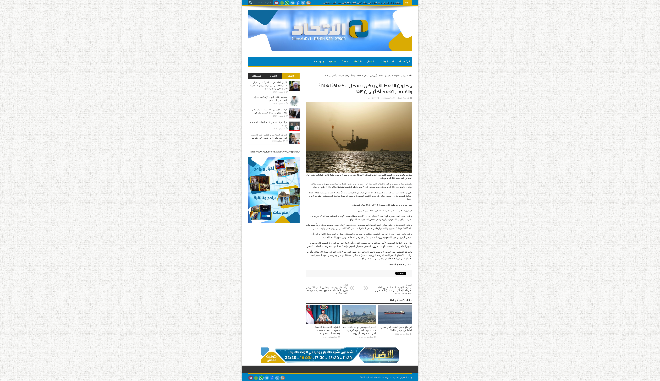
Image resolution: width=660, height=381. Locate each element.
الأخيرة (273, 76)
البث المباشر (387, 61)
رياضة (345, 61)
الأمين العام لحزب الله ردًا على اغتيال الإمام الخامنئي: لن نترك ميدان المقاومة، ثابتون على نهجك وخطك (268, 85)
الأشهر (291, 76)
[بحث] (250, 2)
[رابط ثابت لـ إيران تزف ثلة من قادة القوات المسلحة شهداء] (294, 130)
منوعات (319, 61)
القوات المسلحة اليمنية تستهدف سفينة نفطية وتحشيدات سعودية (327, 330)
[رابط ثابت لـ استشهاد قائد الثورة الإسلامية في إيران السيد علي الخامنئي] (294, 105)
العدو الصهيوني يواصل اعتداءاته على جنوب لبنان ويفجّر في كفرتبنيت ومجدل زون (359, 330)
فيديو (333, 61)
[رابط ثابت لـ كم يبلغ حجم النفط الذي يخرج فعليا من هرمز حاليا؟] (395, 323)
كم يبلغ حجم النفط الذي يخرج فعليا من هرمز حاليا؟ (396, 328)
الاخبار (370, 61)
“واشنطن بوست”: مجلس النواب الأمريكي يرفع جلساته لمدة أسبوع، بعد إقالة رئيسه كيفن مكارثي (327, 289)
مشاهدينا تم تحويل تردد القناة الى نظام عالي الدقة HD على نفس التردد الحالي (362, 2)
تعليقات (256, 76)
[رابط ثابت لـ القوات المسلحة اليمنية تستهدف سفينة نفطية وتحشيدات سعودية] (323, 323)
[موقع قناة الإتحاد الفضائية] (330, 49)
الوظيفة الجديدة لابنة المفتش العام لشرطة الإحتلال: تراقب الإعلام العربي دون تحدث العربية (393, 289)
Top (396, 75)
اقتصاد (358, 61)
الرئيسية (404, 61)
